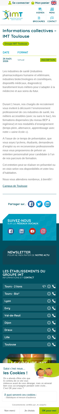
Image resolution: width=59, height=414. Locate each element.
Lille (7, 337)
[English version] (53, 3)
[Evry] (49, 308)
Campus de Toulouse (15, 186)
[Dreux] (49, 329)
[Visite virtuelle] (44, 286)
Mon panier (42, 2)
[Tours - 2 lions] (49, 286)
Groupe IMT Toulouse (16, 43)
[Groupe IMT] (12, 15)
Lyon (8, 301)
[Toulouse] (49, 344)
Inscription (48, 60)
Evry (7, 308)
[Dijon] (49, 322)
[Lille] (49, 337)
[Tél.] (53, 286)
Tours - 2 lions (13, 286)
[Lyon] (49, 300)
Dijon (8, 322)
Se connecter (21, 2)
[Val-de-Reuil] (49, 315)
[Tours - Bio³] (49, 293)
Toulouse (10, 344)
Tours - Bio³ (12, 293)
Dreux (8, 330)
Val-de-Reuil (12, 315)
